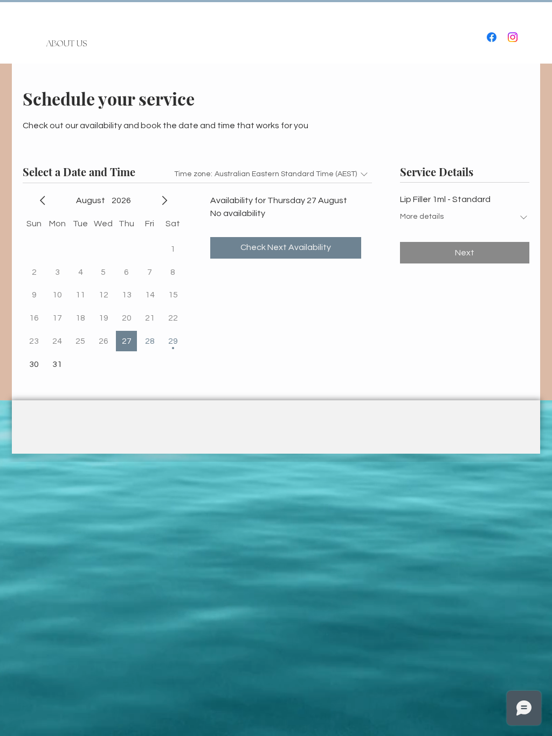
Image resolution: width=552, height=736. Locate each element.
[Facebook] (491, 37)
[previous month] (42, 200)
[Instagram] (512, 37)
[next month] (164, 200)
